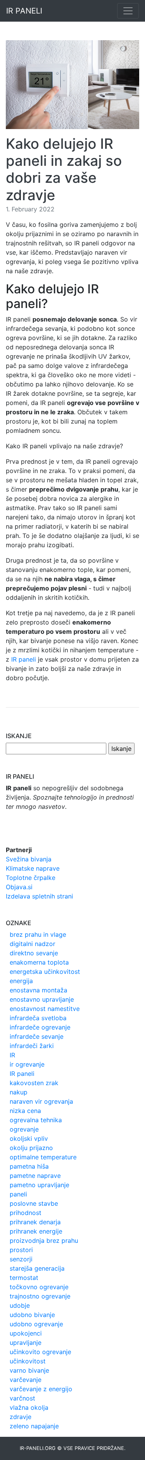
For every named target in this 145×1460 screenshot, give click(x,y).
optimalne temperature (43, 1157)
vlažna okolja (29, 1407)
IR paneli (23, 659)
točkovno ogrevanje (39, 1287)
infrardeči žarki (32, 1046)
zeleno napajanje (34, 1426)
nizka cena (25, 1111)
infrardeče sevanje (36, 1036)
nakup (18, 1092)
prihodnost (25, 1213)
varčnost (22, 1398)
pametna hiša (29, 1166)
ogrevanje (24, 1129)
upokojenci (26, 1333)
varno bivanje (29, 1370)
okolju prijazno (31, 1148)
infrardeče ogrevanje (40, 1027)
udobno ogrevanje (36, 1324)
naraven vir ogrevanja (41, 1101)
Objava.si (19, 887)
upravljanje (25, 1342)
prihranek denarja (35, 1222)
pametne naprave (35, 1175)
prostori (21, 1250)
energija (21, 981)
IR (12, 1055)
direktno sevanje (34, 953)
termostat (24, 1277)
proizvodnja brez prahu (44, 1240)
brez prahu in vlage (38, 934)
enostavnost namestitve (45, 1008)
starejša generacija (37, 1268)
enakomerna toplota (39, 962)
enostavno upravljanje (42, 999)
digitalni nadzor (32, 944)
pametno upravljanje (39, 1185)
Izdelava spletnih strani (39, 896)
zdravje (20, 1417)
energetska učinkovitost (45, 971)
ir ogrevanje (27, 1064)
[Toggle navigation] (128, 11)
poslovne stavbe (34, 1203)
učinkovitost (28, 1361)
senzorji (21, 1259)
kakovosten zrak (34, 1083)
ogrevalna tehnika (36, 1120)
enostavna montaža (38, 990)
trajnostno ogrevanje (40, 1296)
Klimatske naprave (33, 868)
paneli (18, 1194)
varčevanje (25, 1379)
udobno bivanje (32, 1315)
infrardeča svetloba (38, 1018)
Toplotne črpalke (30, 877)
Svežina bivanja (28, 859)
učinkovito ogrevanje (40, 1352)
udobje (20, 1305)
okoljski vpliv (29, 1138)
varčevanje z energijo (41, 1389)
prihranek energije (36, 1231)
